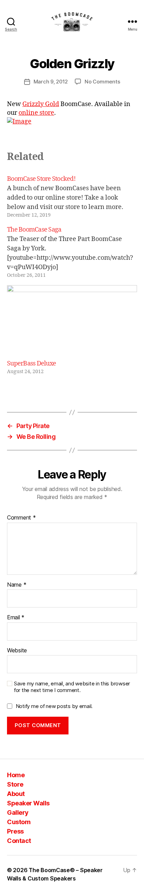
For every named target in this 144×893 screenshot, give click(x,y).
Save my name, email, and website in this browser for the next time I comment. (72, 687)
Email (15, 617)
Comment (21, 518)
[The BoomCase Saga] (72, 252)
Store (15, 784)
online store (36, 113)
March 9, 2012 (51, 81)
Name (16, 585)
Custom (18, 822)
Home (15, 775)
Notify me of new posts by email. (54, 706)
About (16, 793)
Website (17, 650)
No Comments (102, 81)
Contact (19, 840)
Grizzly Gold (40, 104)
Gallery (18, 812)
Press (15, 831)
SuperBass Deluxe (31, 364)
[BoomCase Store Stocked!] (72, 196)
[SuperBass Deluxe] (72, 322)
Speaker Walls (28, 803)
